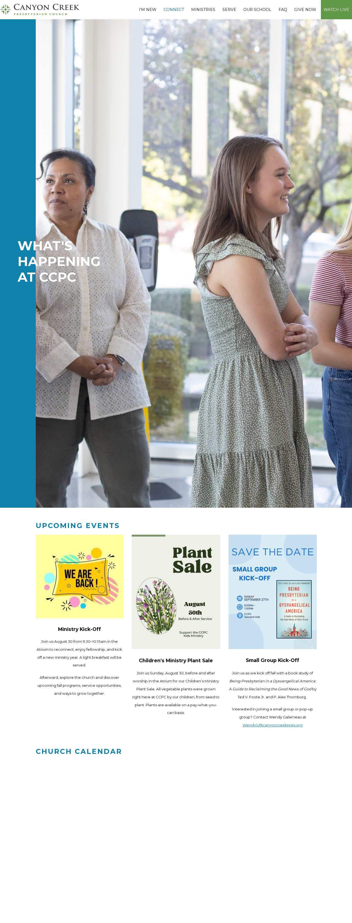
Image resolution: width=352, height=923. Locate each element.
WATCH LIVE (336, 9)
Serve (229, 9)
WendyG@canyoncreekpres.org (272, 725)
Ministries (203, 9)
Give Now (305, 9)
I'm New (147, 9)
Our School (257, 9)
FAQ (283, 9)
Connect (174, 9)
